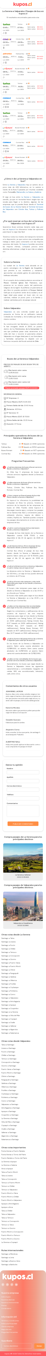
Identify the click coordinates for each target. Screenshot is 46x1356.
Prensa (3, 1306)
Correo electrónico (14, 786)
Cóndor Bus (23, 209)
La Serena (20, 266)
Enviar (39, 1346)
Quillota (38, 192)
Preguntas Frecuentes (9, 1332)
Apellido (10, 777)
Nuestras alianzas (8, 1300)
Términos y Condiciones (10, 1321)
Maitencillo (21, 192)
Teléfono (10, 795)
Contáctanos (6, 1308)
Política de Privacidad (9, 1324)
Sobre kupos (6, 1297)
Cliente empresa (7, 1327)
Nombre (10, 769)
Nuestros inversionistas (10, 1303)
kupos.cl (12, 229)
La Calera (29, 192)
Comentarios (12, 803)
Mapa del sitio (6, 1329)
